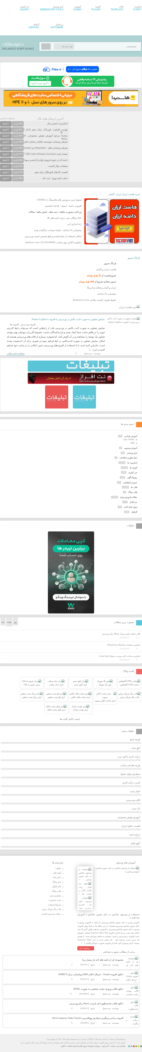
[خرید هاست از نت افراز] (71, 383)
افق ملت (135, 748)
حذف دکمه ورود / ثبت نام (55, 178)
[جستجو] (46, 46)
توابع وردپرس (55, 895)
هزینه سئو (135, 739)
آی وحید (105, 1046)
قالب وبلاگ (132, 492)
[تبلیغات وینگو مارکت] (71, 613)
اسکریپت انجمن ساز (57, 123)
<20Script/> (13, 44)
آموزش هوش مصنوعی (128, 817)
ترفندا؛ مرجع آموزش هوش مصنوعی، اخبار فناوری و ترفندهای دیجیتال (34, 137)
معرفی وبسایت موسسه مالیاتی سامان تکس (45, 141)
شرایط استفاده (54, 905)
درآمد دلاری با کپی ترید (129, 756)
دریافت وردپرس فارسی (51, 914)
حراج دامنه (134, 834)
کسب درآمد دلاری (131, 782)
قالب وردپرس (133, 800)
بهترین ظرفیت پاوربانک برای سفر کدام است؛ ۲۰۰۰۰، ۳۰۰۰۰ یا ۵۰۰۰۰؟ (34, 131)
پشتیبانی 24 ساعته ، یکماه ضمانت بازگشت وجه (58, 230)
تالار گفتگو (57, 886)
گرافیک (134, 512)
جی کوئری (132, 472)
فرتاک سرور (134, 257)
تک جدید (136, 808)
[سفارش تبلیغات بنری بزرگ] (71, 371)
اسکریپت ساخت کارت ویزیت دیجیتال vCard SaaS (119, 656)
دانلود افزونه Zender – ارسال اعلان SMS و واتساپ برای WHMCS (90, 974)
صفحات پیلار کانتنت (58, 166)
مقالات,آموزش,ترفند (128, 497)
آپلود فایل (135, 843)
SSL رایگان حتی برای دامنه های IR (64, 218)
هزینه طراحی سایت (130, 765)
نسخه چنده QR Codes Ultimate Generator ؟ (46, 153)
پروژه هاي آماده (130, 507)
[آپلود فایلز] (71, 74)
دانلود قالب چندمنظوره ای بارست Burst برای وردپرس (96, 1003)
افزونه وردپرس (28, 324)
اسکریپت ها (132, 463)
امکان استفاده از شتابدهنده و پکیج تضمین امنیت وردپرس (53, 236)
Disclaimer (120, 1039)
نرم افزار (133, 502)
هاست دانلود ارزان (130, 826)
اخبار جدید (135, 791)
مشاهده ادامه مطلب (16, 353)
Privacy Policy (102, 1039)
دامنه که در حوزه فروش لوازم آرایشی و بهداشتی (43, 160)
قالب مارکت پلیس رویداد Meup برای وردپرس (121, 634)
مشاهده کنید (84, 948)
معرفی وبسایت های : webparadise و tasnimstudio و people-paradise (34, 147)
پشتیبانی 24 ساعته (106, 293)
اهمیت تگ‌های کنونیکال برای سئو (51, 172)
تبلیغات (58, 868)
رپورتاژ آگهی (132, 477)
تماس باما (57, 877)
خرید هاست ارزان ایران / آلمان (124, 194)
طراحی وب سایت (117, 1046)
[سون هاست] (71, 86)
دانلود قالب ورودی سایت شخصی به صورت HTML (98, 988)
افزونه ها (14, 324)
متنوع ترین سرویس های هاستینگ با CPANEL (59, 199)
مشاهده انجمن (7, 118)
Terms (112, 1039)
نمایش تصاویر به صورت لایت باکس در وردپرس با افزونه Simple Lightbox (68, 319)
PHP (132, 443)
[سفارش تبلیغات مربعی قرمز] (56, 408)
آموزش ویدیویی (130, 448)
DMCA (91, 1039)
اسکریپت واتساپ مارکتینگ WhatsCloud (123, 645)
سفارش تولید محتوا (130, 774)
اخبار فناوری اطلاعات (128, 458)
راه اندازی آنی (74, 224)
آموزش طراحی (130, 436)
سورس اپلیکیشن (130, 482)
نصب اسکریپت (54, 900)
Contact (83, 1039)
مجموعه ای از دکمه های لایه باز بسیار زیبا (102, 959)
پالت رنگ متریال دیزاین (51, 909)
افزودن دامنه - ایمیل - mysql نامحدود (63, 205)
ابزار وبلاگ (56, 882)
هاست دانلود (66, 1046)
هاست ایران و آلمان (106, 269)
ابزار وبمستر (132, 453)
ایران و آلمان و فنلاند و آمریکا (101, 287)
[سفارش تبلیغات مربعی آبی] (84, 408)
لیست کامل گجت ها (70, 719)
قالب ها (134, 487)
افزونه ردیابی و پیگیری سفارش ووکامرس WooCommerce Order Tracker (87, 1018)
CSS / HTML (128, 439)
